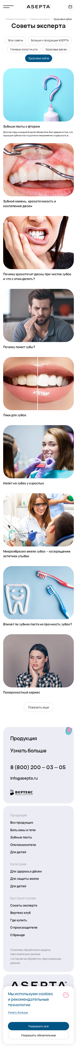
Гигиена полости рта (24, 49)
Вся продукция (21, 822)
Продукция (23, 738)
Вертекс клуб (20, 912)
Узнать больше (28, 750)
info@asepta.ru (24, 778)
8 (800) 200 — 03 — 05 (38, 767)
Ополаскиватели (23, 844)
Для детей (18, 851)
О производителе (24, 927)
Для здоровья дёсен (26, 871)
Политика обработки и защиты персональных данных (30, 952)
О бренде (17, 934)
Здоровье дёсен (56, 49)
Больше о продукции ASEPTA (50, 40)
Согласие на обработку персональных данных (35, 961)
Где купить (18, 920)
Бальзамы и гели (23, 829)
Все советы (15, 40)
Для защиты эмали (24, 878)
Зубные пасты (21, 837)
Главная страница (16, 19)
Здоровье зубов (38, 58)
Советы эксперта (40, 19)
